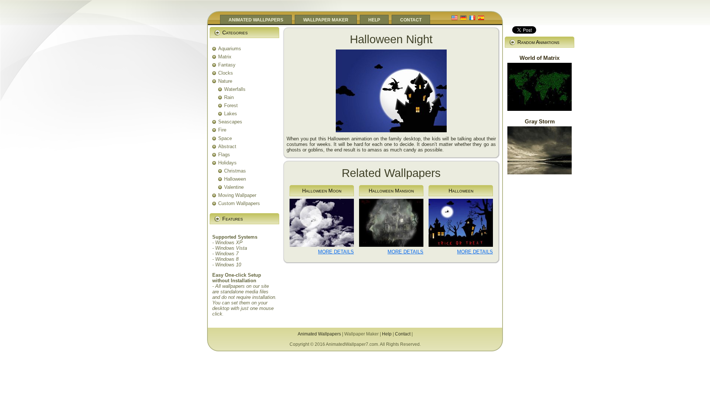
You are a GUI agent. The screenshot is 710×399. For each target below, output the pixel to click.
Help (387, 334)
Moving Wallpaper (237, 195)
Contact (402, 334)
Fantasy (227, 65)
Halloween (235, 179)
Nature (225, 81)
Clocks (225, 73)
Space (225, 138)
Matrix (224, 56)
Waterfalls (235, 89)
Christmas (235, 171)
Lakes (230, 113)
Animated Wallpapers (319, 334)
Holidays (227, 163)
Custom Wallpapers (239, 203)
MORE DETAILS (336, 252)
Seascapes (230, 122)
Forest (231, 105)
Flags (224, 154)
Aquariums (229, 48)
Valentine (234, 187)
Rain (229, 97)
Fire (222, 130)
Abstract (227, 146)
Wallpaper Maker (361, 334)
